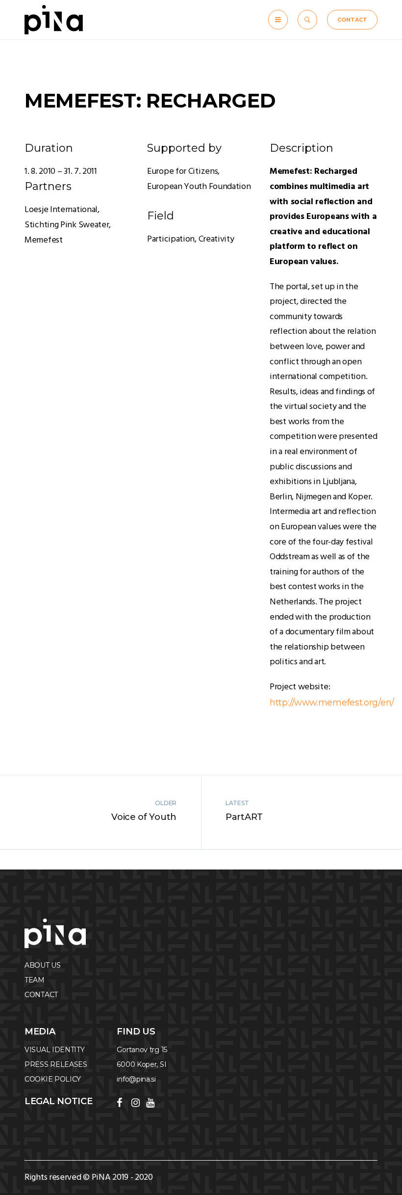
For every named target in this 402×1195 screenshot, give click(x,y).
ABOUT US (43, 965)
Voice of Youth (143, 817)
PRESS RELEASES (56, 1064)
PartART (244, 817)
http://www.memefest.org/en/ (332, 702)
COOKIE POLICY (53, 1079)
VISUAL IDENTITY (55, 1049)
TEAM (35, 980)
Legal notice (58, 1101)
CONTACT (352, 19)
